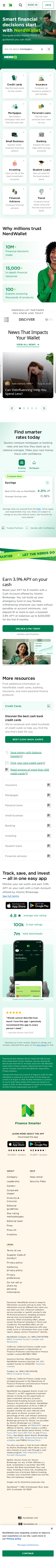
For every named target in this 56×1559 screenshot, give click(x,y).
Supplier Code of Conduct (16, 1256)
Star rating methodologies (15, 1215)
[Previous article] (12, 408)
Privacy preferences (13, 1276)
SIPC (39, 1425)
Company (12, 1177)
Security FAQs (38, 1181)
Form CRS (12, 1433)
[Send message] (49, 49)
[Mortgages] (34, 462)
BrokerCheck (34, 1440)
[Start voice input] (42, 49)
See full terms (10, 896)
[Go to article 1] (20, 408)
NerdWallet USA (30, 1518)
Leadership (13, 1181)
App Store (41, 1045)
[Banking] (22, 462)
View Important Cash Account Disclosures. (24, 1453)
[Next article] (44, 408)
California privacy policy (15, 1269)
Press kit (11, 1230)
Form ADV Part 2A (26, 1433)
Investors (12, 1234)
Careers (11, 1186)
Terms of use (14, 1250)
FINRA (33, 1425)
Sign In (32, 5)
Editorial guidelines (12, 1207)
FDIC (38, 509)
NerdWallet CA (30, 1524)
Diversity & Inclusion (13, 1199)
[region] (28, 382)
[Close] (51, 1528)
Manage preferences (27, 1545)
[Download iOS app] (16, 905)
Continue (28, 1553)
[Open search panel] (20, 5)
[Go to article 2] (24, 408)
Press (10, 1225)
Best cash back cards (28, 739)
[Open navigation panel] (4, 5)
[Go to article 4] (32, 408)
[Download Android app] (39, 905)
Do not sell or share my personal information (14, 1287)
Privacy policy (15, 1262)
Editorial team (15, 1221)
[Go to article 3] (28, 408)
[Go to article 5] (36, 408)
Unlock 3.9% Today (28, 628)
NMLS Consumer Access (18, 1339)
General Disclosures (34, 1438)
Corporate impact (12, 1192)
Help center (36, 1177)
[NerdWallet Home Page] (11, 5)
